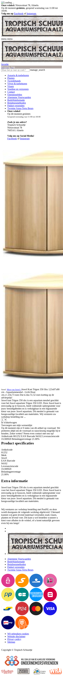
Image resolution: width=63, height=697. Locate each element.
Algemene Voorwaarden (19, 97)
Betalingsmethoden (16, 103)
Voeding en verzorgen (18, 89)
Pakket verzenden (15, 105)
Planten (11, 78)
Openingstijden (14, 94)
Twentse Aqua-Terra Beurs (20, 108)
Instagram (31, 13)
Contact (11, 92)
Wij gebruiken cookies (18, 633)
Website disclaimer (16, 636)
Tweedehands (14, 81)
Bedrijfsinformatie (16, 100)
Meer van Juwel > (14, 389)
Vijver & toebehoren (17, 83)
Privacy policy (14, 639)
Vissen (10, 86)
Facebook (18, 13)
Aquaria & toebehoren (18, 75)
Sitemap (11, 642)
